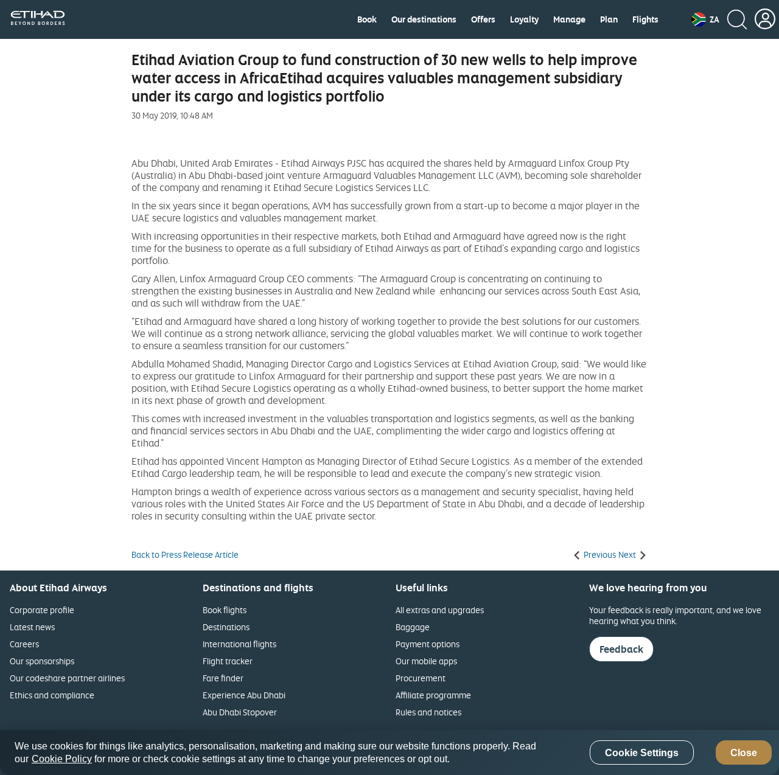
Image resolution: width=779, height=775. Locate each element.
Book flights (224, 610)
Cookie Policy (62, 759)
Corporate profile (42, 610)
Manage (569, 19)
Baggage (413, 627)
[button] (705, 19)
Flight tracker (228, 661)
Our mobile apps (426, 661)
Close (743, 753)
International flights (239, 644)
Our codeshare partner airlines (67, 678)
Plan (609, 19)
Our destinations (423, 19)
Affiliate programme (433, 695)
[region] (389, 752)
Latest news (32, 627)
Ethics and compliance (52, 695)
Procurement (420, 678)
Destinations (226, 627)
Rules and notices (428, 712)
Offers (483, 19)
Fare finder (223, 678)
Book (367, 19)
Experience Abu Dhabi (244, 695)
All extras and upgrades (440, 610)
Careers (24, 644)
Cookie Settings (642, 753)
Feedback (621, 649)
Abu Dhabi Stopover (240, 712)
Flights (645, 19)
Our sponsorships (42, 661)
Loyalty (524, 19)
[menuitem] (367, 19)
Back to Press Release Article (185, 554)
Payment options (427, 644)
